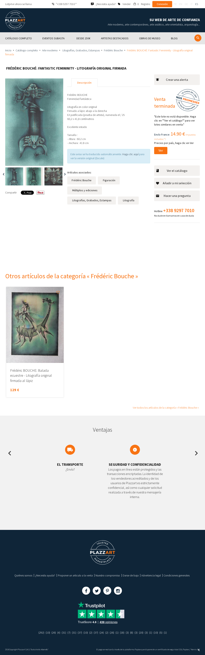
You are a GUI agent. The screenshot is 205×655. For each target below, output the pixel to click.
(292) (41, 632)
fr (175, 4)
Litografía (128, 200)
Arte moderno (50, 50)
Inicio (8, 50)
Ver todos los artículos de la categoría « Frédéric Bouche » (166, 407)
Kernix (194, 649)
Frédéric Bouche (113, 50)
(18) (122, 632)
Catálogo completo (27, 50)
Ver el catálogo (177, 171)
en (180, 4)
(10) (48, 632)
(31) (64, 632)
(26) (53, 632)
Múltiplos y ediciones (84, 190)
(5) (160, 632)
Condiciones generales (177, 575)
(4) (58, 632)
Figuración (108, 180)
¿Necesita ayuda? (45, 575)
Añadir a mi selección (177, 183)
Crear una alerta (177, 80)
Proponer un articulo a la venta (75, 575)
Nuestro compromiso (107, 575)
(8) (131, 632)
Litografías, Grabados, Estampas (81, 50)
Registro (145, 4)
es (196, 4)
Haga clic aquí (130, 154)
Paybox (186, 649)
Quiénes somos (23, 575)
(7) (68, 632)
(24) (101, 632)
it (192, 4)
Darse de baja (131, 575)
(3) (127, 632)
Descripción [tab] (84, 82)
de (186, 4)
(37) (80, 632)
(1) (117, 632)
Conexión (162, 4)
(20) (141, 632)
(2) (90, 632)
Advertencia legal (151, 575)
